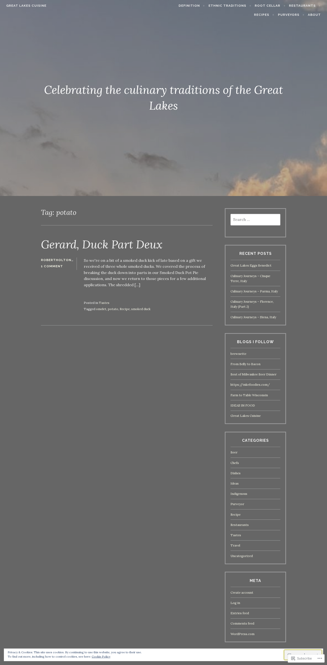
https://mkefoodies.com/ (250, 385)
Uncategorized (242, 556)
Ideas (235, 483)
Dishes (236, 473)
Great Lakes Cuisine (26, 5)
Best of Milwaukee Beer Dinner (253, 374)
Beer (234, 452)
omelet (101, 309)
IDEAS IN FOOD (243, 405)
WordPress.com (242, 634)
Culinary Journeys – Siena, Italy (253, 317)
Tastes (104, 303)
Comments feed (242, 623)
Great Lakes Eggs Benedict (251, 265)
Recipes (261, 15)
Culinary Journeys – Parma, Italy (254, 291)
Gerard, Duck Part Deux (102, 244)
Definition (189, 5)
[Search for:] (255, 220)
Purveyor (237, 504)
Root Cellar (267, 5)
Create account (242, 593)
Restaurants (302, 5)
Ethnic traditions (227, 5)
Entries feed (240, 613)
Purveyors (288, 15)
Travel (235, 545)
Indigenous (239, 494)
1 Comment (52, 266)
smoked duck (141, 309)
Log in (235, 603)
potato (113, 309)
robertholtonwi (58, 260)
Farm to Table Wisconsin (249, 395)
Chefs (235, 463)
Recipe (125, 309)
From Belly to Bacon (245, 364)
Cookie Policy (101, 656)
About (314, 15)
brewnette (238, 354)
